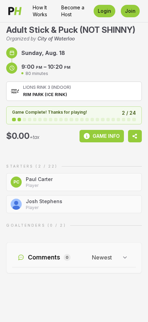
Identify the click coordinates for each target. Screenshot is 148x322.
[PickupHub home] (15, 11)
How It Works (40, 10)
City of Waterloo (56, 38)
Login (104, 11)
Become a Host (72, 10)
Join (130, 11)
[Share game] (135, 136)
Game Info (106, 136)
